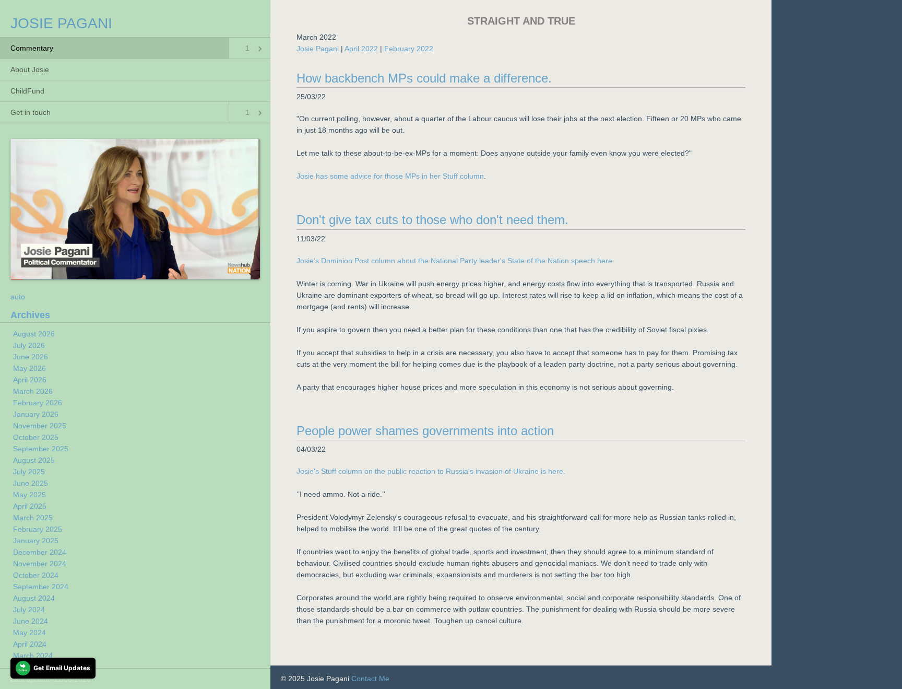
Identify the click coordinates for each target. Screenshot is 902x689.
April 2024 (29, 644)
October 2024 (35, 575)
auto (17, 297)
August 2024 (34, 598)
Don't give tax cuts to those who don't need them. (432, 220)
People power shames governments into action (425, 431)
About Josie (29, 69)
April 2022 (361, 48)
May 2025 (29, 495)
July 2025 (29, 472)
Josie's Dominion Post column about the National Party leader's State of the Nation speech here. (455, 260)
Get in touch (30, 112)
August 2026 (34, 334)
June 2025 (30, 483)
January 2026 (35, 414)
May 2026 (29, 368)
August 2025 (34, 460)
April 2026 (29, 380)
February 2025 (37, 529)
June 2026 (30, 357)
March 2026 (33, 391)
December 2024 (39, 552)
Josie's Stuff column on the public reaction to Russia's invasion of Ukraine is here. (430, 471)
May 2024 (29, 632)
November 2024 (39, 563)
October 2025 (35, 437)
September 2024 (40, 586)
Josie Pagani (317, 48)
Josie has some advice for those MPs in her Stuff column (390, 176)
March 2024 (33, 655)
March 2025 (33, 517)
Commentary (31, 48)
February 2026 (37, 403)
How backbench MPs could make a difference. (424, 78)
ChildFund (27, 91)
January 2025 (35, 540)
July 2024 (29, 609)
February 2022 (408, 48)
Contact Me (370, 678)
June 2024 (30, 621)
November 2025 (39, 426)
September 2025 (40, 449)
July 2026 (29, 345)
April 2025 (29, 506)
